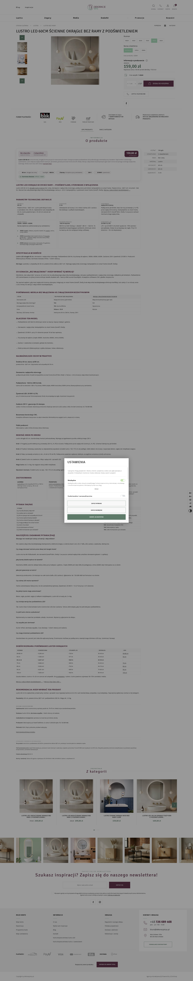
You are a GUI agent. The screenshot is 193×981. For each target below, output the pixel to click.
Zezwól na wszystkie (96, 517)
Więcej (96, 489)
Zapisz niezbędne (96, 510)
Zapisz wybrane (96, 503)
